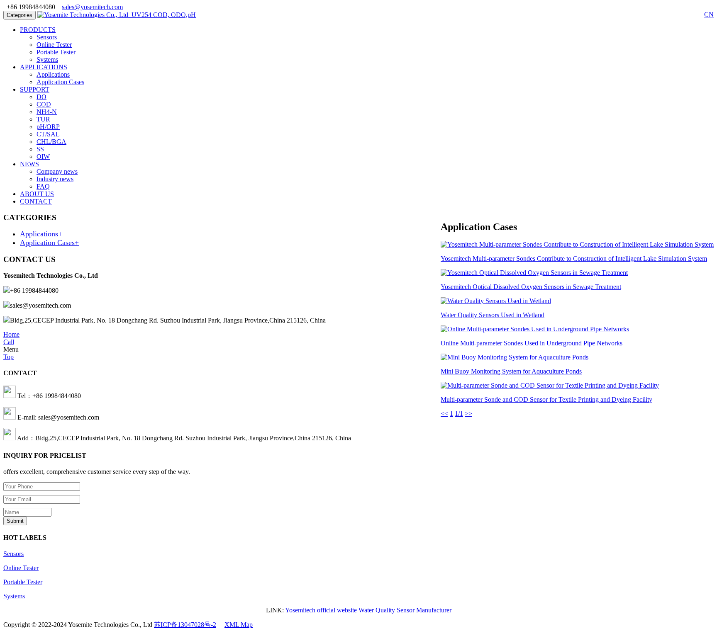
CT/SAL (48, 134)
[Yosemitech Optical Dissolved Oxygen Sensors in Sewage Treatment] (534, 272)
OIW (43, 156)
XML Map (238, 624)
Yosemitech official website (321, 610)
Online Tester (54, 44)
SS (40, 149)
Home (11, 334)
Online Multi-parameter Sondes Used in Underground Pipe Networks (531, 343)
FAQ (43, 186)
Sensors (47, 37)
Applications (53, 74)
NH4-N (47, 111)
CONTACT (36, 201)
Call (8, 341)
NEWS (29, 163)
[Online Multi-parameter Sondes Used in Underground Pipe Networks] (535, 329)
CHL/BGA (51, 141)
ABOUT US (37, 193)
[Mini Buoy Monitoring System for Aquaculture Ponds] (514, 357)
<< (444, 413)
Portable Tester (56, 52)
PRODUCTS (38, 29)
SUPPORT (34, 89)
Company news (57, 171)
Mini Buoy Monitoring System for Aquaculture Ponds (511, 371)
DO (41, 96)
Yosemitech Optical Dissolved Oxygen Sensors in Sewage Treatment (531, 286)
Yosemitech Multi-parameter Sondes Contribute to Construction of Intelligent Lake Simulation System (574, 258)
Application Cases (60, 81)
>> (468, 413)
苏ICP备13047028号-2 (185, 624)
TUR (43, 119)
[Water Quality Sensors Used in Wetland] (496, 300)
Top (8, 356)
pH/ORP (48, 126)
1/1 (459, 413)
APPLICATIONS (43, 66)
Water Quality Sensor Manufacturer (404, 610)
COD (44, 104)
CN (709, 14)
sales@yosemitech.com (92, 6)
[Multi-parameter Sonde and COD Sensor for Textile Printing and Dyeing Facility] (550, 385)
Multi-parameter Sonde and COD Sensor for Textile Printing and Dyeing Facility (546, 399)
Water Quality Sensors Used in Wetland (492, 314)
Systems (47, 59)
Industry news (55, 178)
